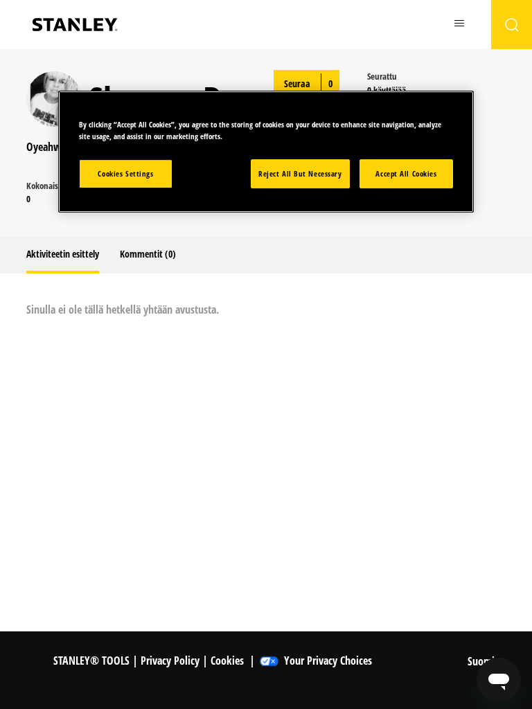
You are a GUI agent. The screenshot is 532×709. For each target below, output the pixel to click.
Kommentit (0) (148, 253)
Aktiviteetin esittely (62, 253)
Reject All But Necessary (300, 173)
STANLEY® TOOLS (91, 660)
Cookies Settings (125, 173)
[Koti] (74, 24)
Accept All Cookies (405, 173)
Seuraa (297, 83)
